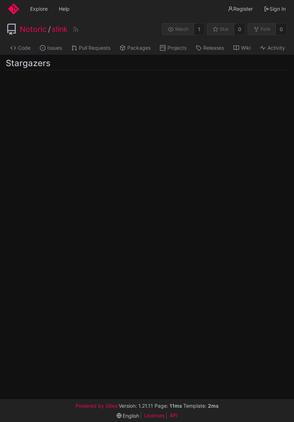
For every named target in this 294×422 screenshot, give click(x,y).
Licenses (154, 415)
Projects (176, 48)
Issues (54, 48)
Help (64, 9)
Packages (139, 48)
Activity (276, 48)
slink (59, 29)
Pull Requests (94, 48)
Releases (213, 48)
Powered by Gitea (97, 406)
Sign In (278, 9)
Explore (39, 9)
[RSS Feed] (75, 29)
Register (243, 9)
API (173, 415)
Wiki (246, 48)
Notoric (33, 29)
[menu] (128, 416)
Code (24, 48)
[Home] (14, 9)
